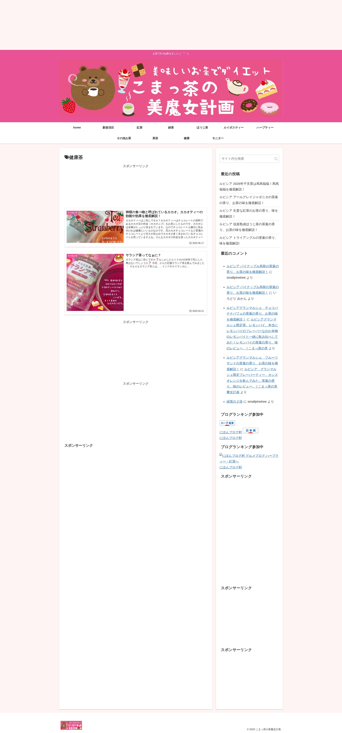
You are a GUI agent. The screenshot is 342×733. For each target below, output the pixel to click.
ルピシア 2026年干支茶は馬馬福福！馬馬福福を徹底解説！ (249, 186)
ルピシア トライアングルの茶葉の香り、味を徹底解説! (248, 240)
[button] (276, 159)
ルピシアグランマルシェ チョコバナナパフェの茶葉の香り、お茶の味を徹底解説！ (252, 313)
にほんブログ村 (230, 432)
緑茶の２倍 (235, 401)
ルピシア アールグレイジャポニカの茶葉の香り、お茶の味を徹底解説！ (248, 200)
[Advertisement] (107, 25)
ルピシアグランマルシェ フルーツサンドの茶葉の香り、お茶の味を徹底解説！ (252, 363)
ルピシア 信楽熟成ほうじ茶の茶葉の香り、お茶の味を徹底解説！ (247, 227)
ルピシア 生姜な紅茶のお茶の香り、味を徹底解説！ (248, 213)
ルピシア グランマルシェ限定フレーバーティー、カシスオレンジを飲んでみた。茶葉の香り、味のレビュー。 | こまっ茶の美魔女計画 (252, 380)
